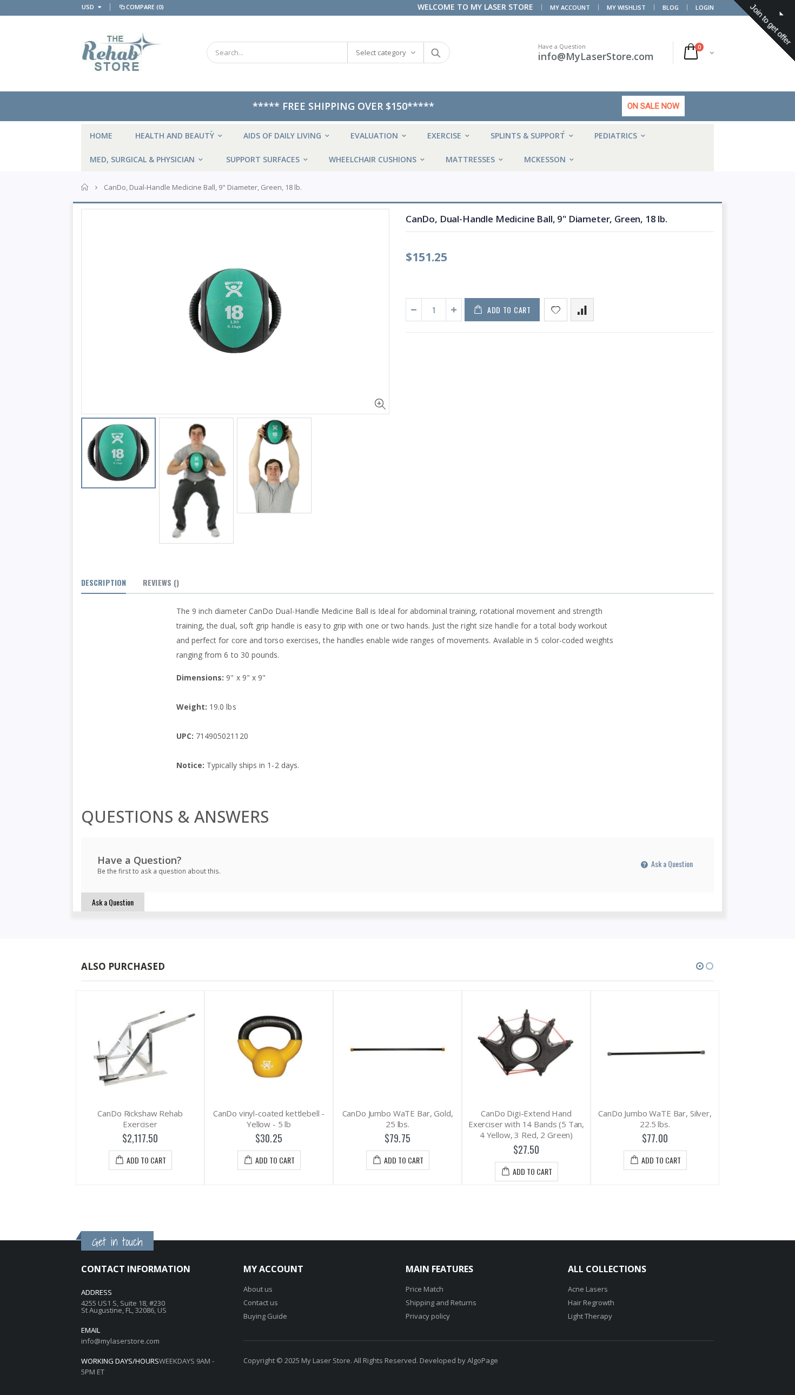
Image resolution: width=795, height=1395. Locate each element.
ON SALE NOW (653, 106)
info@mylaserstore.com (120, 1341)
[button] (700, 966)
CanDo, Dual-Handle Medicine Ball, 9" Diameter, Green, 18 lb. (536, 219)
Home (85, 187)
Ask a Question (671, 863)
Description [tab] (103, 582)
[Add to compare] (582, 309)
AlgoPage (482, 1360)
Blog (670, 7)
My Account (570, 7)
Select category (381, 52)
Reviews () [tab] (161, 582)
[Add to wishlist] (555, 309)
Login (704, 7)
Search (436, 52)
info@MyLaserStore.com (596, 56)
